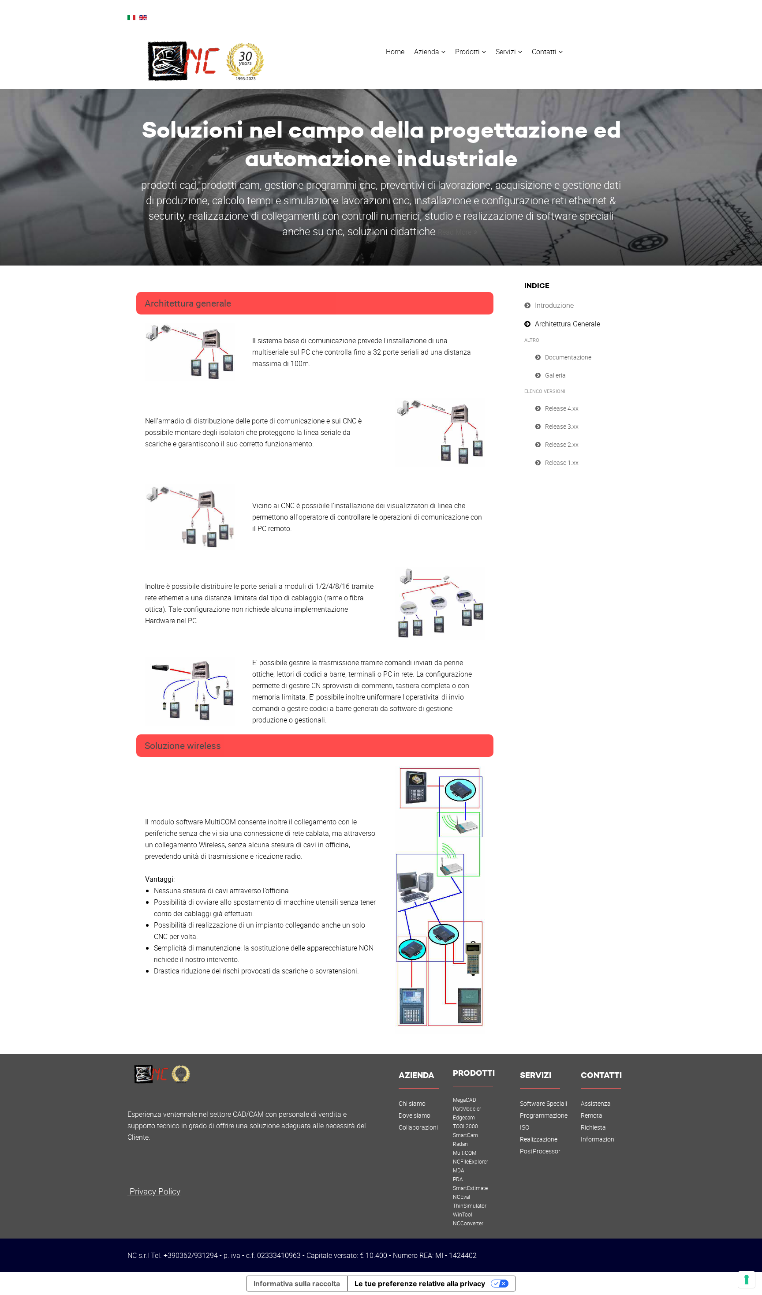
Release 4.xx (562, 408)
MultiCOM (464, 1152)
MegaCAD (464, 1099)
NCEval (461, 1196)
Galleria (555, 375)
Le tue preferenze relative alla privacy (420, 1283)
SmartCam (465, 1134)
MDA (458, 1170)
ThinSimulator (469, 1205)
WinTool (462, 1214)
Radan (460, 1143)
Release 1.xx (562, 462)
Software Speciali (543, 1104)
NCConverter (468, 1223)
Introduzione (554, 305)
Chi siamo (412, 1104)
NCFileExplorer (470, 1161)
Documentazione (568, 357)
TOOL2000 (465, 1126)
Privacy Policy (153, 1191)
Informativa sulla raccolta (297, 1283)
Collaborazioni (418, 1127)
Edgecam (464, 1117)
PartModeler (467, 1108)
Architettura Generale (567, 324)
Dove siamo (414, 1115)
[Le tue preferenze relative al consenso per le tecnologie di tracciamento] (746, 1279)
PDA (458, 1179)
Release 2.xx (562, 444)
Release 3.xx (562, 426)
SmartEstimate (470, 1187)
